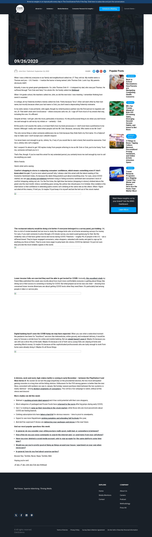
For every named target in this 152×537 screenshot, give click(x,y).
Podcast (123, 499)
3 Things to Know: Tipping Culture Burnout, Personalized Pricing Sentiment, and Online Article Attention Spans (132, 151)
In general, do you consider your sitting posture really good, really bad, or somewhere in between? (57, 431)
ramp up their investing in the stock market (49, 408)
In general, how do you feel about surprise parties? (37, 451)
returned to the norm (66, 404)
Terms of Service (62, 530)
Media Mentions (63, 8)
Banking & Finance (131, 136)
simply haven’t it (77, 339)
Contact (102, 499)
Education (131, 76)
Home (101, 491)
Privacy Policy (74, 530)
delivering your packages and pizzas (59, 422)
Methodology (125, 503)
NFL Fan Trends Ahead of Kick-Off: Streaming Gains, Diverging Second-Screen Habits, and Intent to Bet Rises (131, 118)
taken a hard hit (46, 414)
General (130, 102)
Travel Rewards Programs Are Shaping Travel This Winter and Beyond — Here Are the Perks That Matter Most (131, 181)
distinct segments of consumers (47, 389)
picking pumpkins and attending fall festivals (60, 418)
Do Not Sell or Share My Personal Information (123, 530)
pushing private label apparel (37, 400)
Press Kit (123, 508)
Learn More (123, 210)
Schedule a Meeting (109, 9)
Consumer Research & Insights (82, 8)
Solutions (50, 8)
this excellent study (94, 278)
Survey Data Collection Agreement (93, 530)
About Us (38, 8)
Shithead (75, 90)
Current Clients (129, 8)
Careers (123, 495)
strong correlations (36, 179)
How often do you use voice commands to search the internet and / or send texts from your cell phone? (59, 435)
